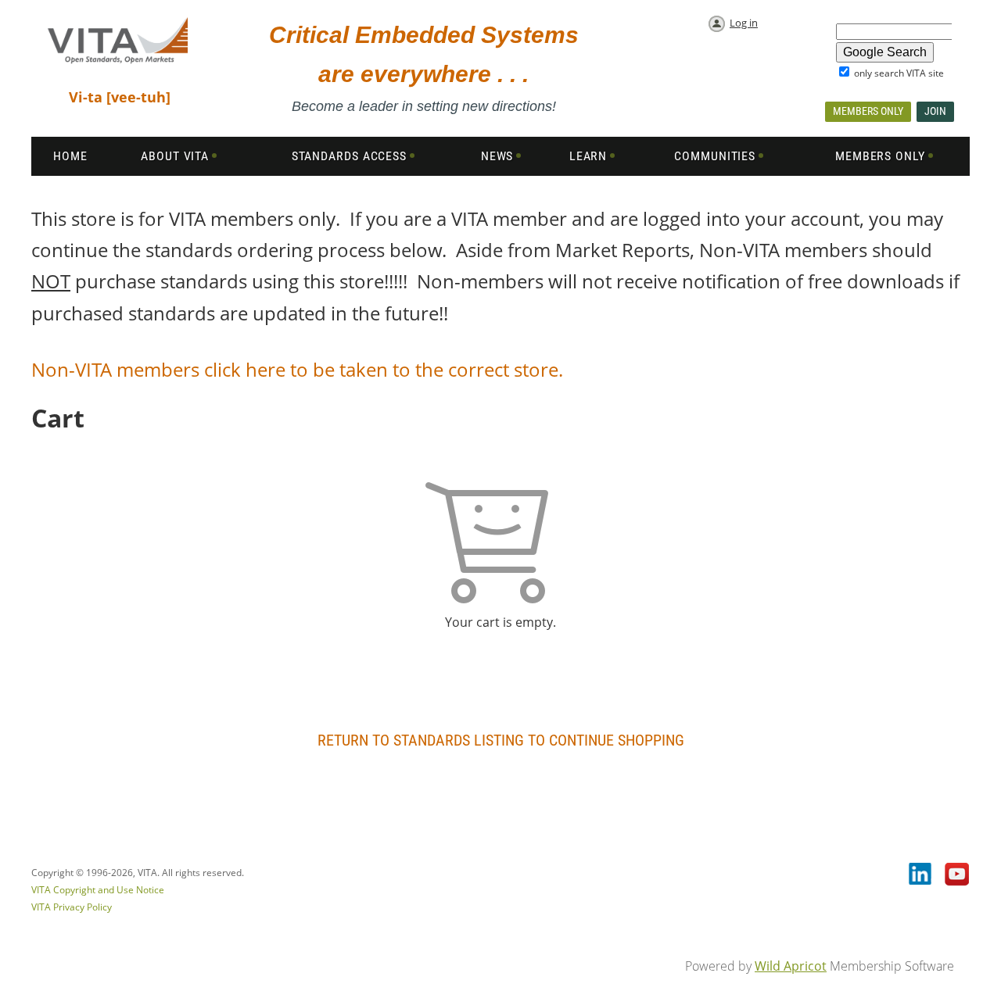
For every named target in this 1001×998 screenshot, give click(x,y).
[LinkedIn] (921, 875)
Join (935, 111)
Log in (744, 23)
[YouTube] (957, 875)
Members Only (868, 111)
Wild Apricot (791, 966)
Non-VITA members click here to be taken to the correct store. (299, 369)
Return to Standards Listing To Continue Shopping (501, 740)
